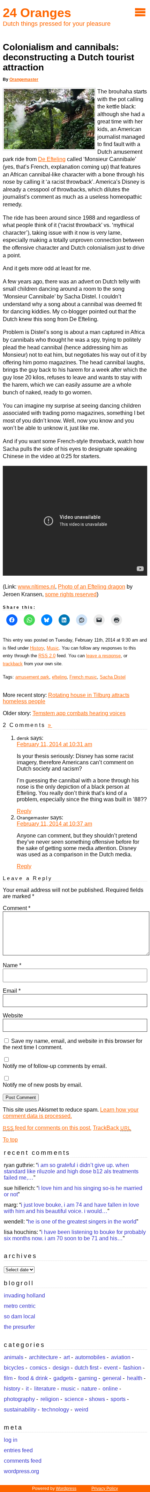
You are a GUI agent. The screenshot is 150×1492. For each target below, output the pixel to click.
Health (134, 1378)
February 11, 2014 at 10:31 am (54, 744)
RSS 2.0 (46, 655)
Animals (13, 1357)
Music (53, 648)
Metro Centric (20, 1306)
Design (61, 1368)
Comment (16, 908)
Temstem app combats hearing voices (79, 713)
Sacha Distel (113, 677)
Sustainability (20, 1410)
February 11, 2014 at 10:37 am (54, 824)
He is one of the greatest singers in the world (82, 1222)
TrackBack (112, 1128)
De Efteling (52, 159)
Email (12, 991)
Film (8, 1378)
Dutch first (86, 1368)
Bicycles (14, 1368)
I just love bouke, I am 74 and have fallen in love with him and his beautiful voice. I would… (71, 1208)
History (37, 648)
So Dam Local (19, 1316)
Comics (38, 1368)
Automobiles (90, 1357)
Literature (45, 1389)
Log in (10, 1440)
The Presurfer (19, 1327)
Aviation (120, 1357)
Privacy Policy (104, 1488)
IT (27, 1389)
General (112, 1378)
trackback (13, 663)
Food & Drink (33, 1378)
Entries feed (18, 1450)
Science (74, 1399)
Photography (19, 1399)
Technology (55, 1410)
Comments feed (23, 1461)
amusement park (32, 677)
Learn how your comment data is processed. (70, 1113)
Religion (49, 1399)
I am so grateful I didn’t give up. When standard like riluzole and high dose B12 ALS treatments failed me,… (71, 1171)
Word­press (66, 1488)
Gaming (87, 1378)
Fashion (132, 1368)
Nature (89, 1389)
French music (83, 677)
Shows (97, 1399)
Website (13, 1015)
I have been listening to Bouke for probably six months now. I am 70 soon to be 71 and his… (75, 1235)
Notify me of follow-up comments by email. (55, 1066)
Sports (118, 1399)
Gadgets (63, 1378)
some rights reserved (71, 594)
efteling (59, 677)
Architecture (43, 1357)
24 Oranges (37, 13)
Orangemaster (23, 79)
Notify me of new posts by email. (42, 1085)
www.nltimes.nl (36, 587)
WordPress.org (21, 1471)
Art (66, 1357)
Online (110, 1389)
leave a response (103, 655)
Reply (24, 811)
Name (12, 965)
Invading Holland (24, 1295)
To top (10, 1140)
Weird (81, 1410)
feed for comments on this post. (47, 1128)
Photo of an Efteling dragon (91, 587)
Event (111, 1368)
